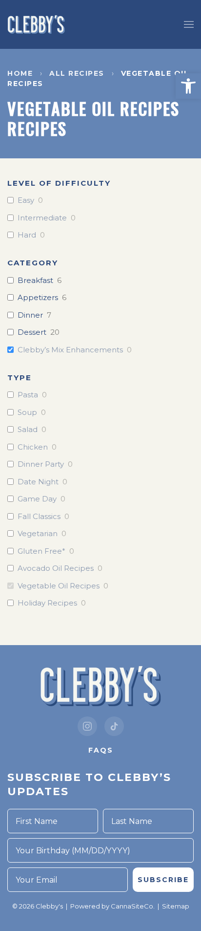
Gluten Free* (41, 551)
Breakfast (35, 280)
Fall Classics (39, 516)
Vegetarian (38, 533)
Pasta (28, 394)
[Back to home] (36, 24)
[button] (188, 86)
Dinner (30, 315)
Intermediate (42, 217)
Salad (28, 429)
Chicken (33, 447)
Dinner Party (41, 464)
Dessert (32, 332)
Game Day (37, 498)
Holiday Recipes (47, 602)
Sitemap (175, 906)
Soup (27, 412)
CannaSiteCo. (133, 906)
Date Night (38, 481)
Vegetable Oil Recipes (59, 585)
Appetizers (38, 297)
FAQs (100, 750)
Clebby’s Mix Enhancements (70, 349)
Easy (26, 200)
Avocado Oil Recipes (56, 568)
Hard (27, 234)
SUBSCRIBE (163, 879)
